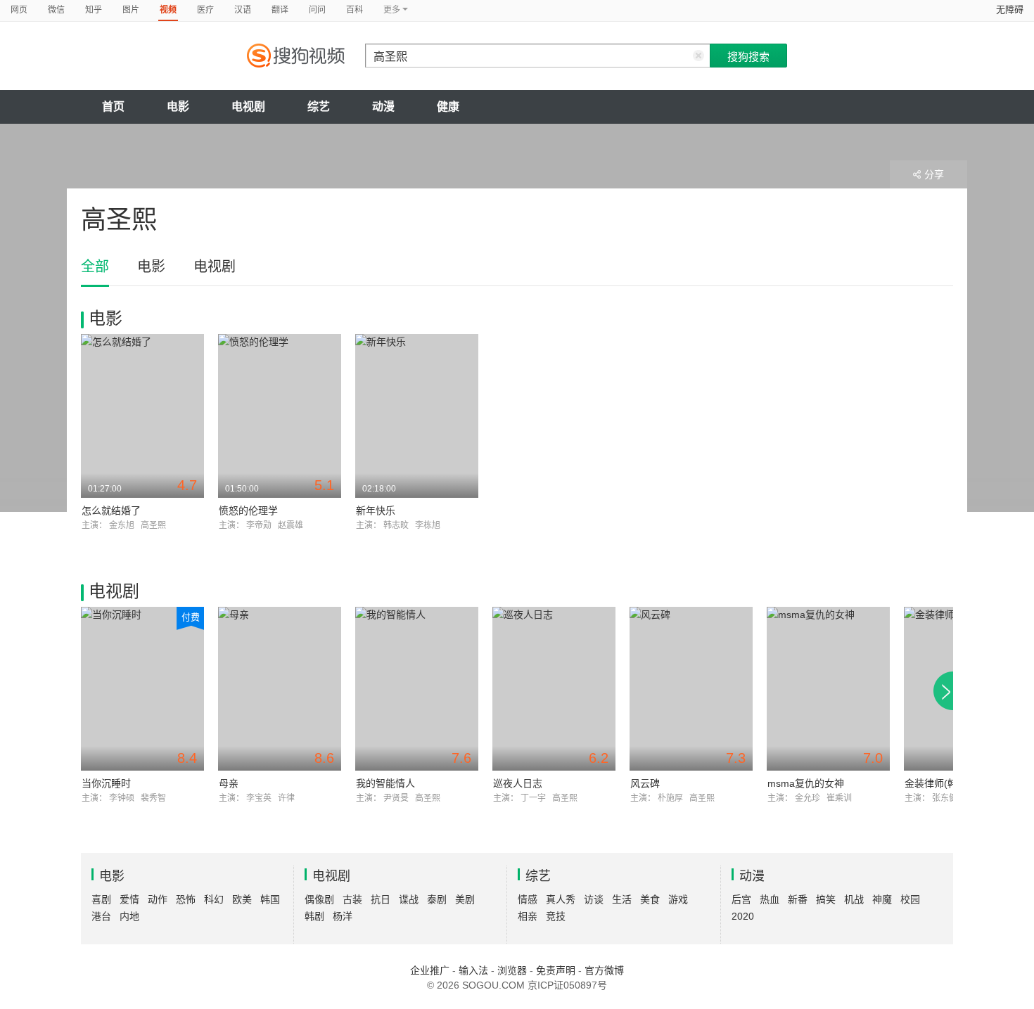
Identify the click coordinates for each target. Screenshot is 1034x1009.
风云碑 (645, 783)
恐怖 (186, 899)
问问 (317, 10)
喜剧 (101, 899)
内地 (129, 916)
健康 (448, 107)
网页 (19, 10)
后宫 (741, 899)
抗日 (380, 899)
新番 (798, 899)
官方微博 (604, 970)
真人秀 (560, 899)
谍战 (409, 899)
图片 (130, 10)
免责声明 (555, 970)
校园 (910, 899)
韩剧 (314, 916)
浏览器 (512, 970)
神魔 (882, 899)
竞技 (556, 916)
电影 (178, 107)
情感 (527, 899)
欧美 (242, 899)
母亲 (228, 783)
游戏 (678, 899)
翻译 (280, 10)
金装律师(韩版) (938, 783)
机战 (854, 899)
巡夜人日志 (517, 783)
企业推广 (429, 970)
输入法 (473, 970)
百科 (354, 10)
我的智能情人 (385, 783)
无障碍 (1009, 9)
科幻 (214, 899)
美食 (650, 899)
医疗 (205, 10)
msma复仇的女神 (805, 783)
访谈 (594, 899)
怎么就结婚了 (111, 510)
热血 (769, 899)
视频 (168, 10)
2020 (743, 916)
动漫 (383, 107)
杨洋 (342, 916)
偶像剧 (319, 899)
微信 (56, 10)
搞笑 (826, 899)
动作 (157, 899)
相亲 (527, 916)
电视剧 (248, 107)
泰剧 (437, 899)
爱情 (129, 899)
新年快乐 (375, 510)
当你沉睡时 (106, 783)
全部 (95, 266)
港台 (101, 916)
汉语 (242, 10)
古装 (352, 899)
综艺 (318, 107)
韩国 (270, 899)
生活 (622, 899)
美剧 (465, 899)
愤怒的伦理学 (248, 510)
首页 (113, 107)
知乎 (93, 10)
